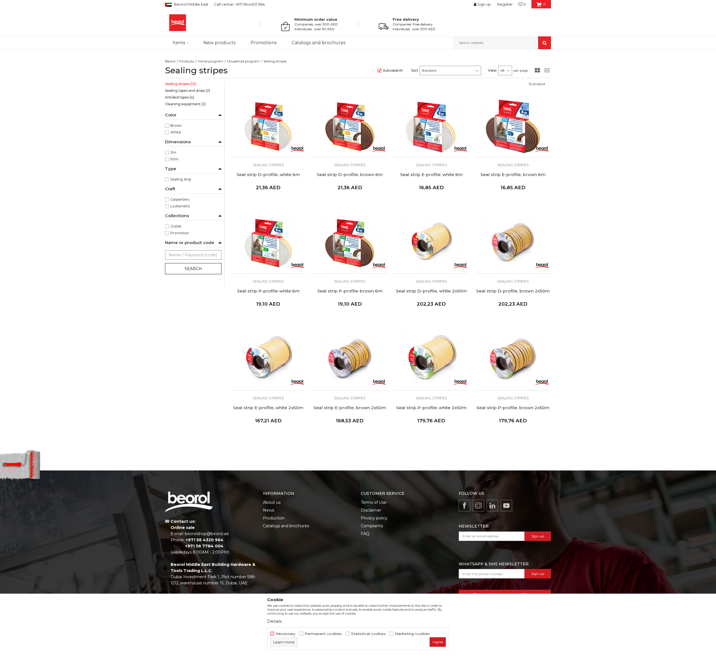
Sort (414, 70)
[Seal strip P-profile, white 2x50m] (431, 359)
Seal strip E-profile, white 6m (431, 174)
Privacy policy (374, 518)
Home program (210, 61)
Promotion (179, 233)
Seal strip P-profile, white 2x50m (431, 407)
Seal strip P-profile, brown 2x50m (513, 407)
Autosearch (393, 70)
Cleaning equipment (185, 104)
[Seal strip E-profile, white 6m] (431, 126)
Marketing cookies (412, 634)
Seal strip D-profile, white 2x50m (431, 291)
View (492, 70)
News (268, 510)
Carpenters (179, 199)
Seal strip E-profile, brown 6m (513, 174)
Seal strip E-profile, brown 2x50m (350, 407)
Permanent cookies (323, 634)
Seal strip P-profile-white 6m (268, 291)
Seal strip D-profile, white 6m (268, 174)
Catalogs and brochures (286, 525)
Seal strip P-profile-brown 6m (349, 291)
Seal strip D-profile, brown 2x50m (513, 291)
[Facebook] (464, 505)
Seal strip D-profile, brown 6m (350, 174)
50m (174, 159)
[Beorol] (177, 22)
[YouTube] (506, 505)
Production (274, 518)
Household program (243, 61)
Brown (176, 125)
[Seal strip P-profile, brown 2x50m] (512, 359)
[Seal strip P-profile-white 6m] (268, 243)
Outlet (176, 226)
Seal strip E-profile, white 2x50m (268, 407)
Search (193, 268)
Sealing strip (180, 179)
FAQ (365, 533)
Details (274, 621)
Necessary (285, 634)
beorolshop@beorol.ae (207, 533)
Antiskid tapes (179, 97)
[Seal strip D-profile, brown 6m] (349, 126)
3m (173, 152)
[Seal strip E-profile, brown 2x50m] (349, 359)
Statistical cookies (368, 634)
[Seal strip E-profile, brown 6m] (512, 126)
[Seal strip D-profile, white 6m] (268, 126)
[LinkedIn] (492, 505)
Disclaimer (371, 510)
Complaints (372, 525)
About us (272, 502)
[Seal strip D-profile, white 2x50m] (431, 243)
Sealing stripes (180, 84)
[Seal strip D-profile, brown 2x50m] (512, 243)
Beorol (170, 61)
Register (505, 4)
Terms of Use (374, 502)
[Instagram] (478, 505)
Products (186, 61)
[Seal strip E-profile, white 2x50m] (268, 359)
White (175, 132)
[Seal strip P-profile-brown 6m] (349, 243)
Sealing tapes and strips (187, 90)
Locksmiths (180, 206)
